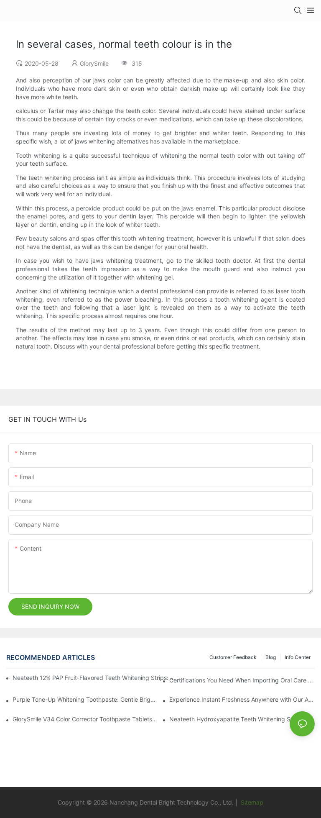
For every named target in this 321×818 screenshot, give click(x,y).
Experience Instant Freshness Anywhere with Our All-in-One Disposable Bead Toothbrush (242, 699)
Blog (270, 657)
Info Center (298, 657)
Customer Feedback (233, 657)
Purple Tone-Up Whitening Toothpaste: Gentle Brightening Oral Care (85, 699)
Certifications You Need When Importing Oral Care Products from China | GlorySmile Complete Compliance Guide (242, 680)
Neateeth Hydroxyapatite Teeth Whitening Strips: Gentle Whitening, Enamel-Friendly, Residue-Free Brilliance (242, 719)
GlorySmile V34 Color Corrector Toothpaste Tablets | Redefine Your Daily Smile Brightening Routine (85, 719)
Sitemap (251, 802)
